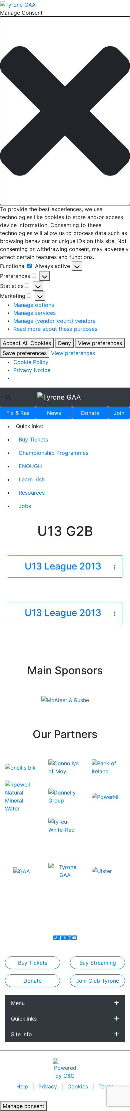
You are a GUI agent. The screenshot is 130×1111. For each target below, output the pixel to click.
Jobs (25, 506)
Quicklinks (24, 1018)
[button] (65, 111)
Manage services (34, 312)
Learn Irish (32, 479)
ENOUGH (30, 466)
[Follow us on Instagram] (69, 937)
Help (23, 1086)
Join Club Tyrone (97, 980)
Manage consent (23, 1106)
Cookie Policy (30, 362)
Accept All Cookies (27, 343)
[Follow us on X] (65, 937)
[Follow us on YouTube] (74, 937)
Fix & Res (17, 413)
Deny (64, 343)
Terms (106, 1086)
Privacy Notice (31, 370)
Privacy (48, 1086)
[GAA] (21, 870)
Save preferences (25, 353)
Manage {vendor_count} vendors (54, 320)
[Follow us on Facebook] (60, 937)
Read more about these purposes (55, 328)
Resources (32, 492)
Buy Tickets (33, 439)
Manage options (33, 305)
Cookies (77, 1086)
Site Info (21, 1034)
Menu (18, 1003)
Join (119, 413)
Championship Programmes (53, 452)
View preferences (100, 343)
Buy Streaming (97, 962)
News (54, 413)
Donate (90, 413)
